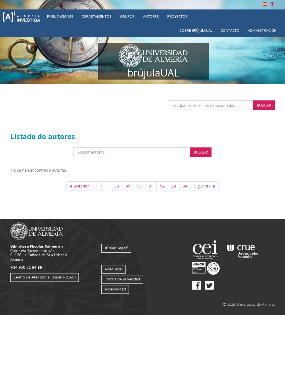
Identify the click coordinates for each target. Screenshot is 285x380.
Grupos (127, 16)
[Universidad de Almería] (36, 230)
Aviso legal (113, 269)
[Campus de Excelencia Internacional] (206, 250)
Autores (151, 16)
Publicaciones (60, 16)
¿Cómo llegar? (116, 247)
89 (128, 186)
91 (151, 186)
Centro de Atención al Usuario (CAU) (44, 277)
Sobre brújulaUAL (196, 30)
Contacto (230, 30)
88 (116, 186)
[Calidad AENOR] (206, 268)
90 (139, 186)
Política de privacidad (122, 279)
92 (162, 186)
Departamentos (97, 16)
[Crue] (243, 250)
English (272, 4)
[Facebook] (196, 285)
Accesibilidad (115, 289)
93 (173, 186)
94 (185, 186)
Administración (262, 30)
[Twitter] (209, 285)
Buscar (264, 105)
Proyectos (177, 16)
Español (265, 4)
